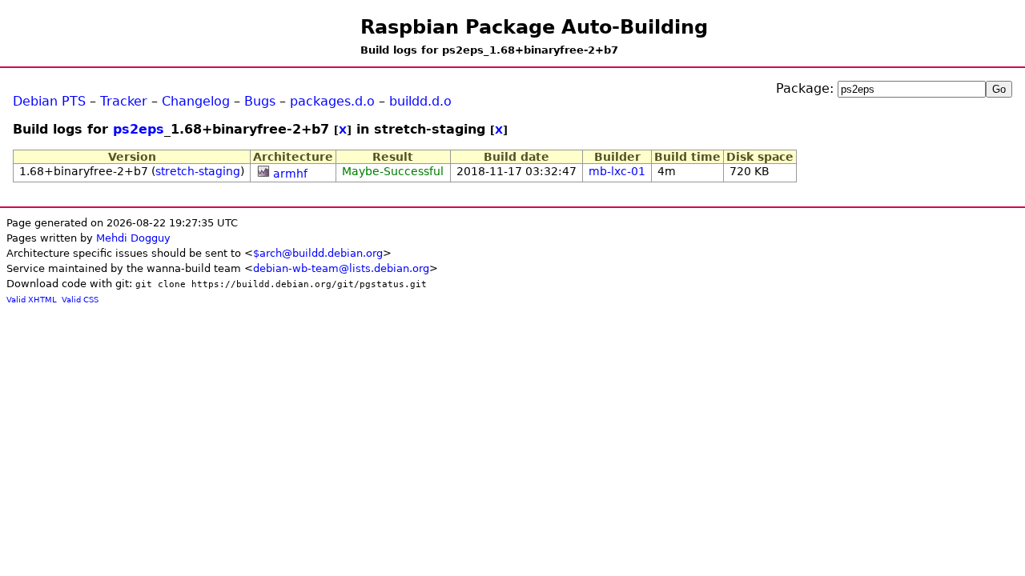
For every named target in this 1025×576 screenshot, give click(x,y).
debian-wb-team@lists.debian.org (341, 268)
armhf (290, 173)
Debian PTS (49, 101)
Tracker (123, 101)
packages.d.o (332, 101)
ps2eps (138, 129)
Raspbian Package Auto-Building (534, 27)
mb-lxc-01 (617, 171)
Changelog (196, 101)
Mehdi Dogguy (133, 238)
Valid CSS (80, 299)
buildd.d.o (420, 101)
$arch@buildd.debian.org (318, 253)
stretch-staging (197, 171)
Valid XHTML (31, 299)
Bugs (259, 101)
